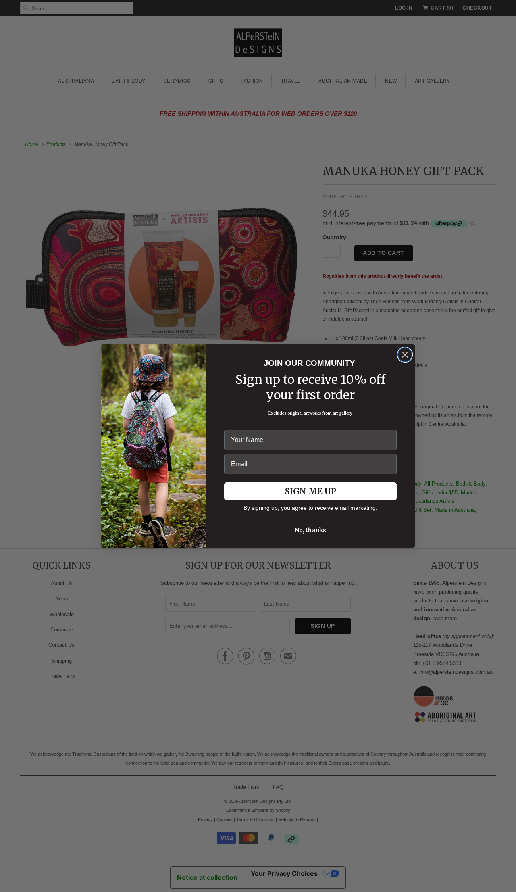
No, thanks (310, 530)
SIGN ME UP (310, 491)
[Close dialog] (405, 355)
